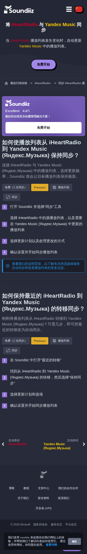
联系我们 (63, 498)
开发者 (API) (44, 508)
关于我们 (23, 498)
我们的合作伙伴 (68, 488)
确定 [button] (74, 541)
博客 (12, 488)
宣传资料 (43, 498)
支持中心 (43, 488)
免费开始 (43, 64)
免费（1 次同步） (16, 187)
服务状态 (56, 524)
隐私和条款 (40, 524)
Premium (40, 187)
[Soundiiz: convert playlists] (43, 475)
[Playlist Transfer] (19, 9)
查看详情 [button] (51, 544)
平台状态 (71, 524)
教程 (26, 488)
